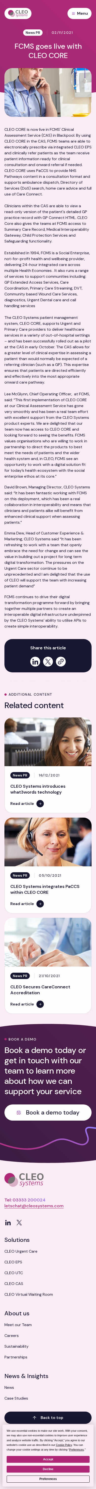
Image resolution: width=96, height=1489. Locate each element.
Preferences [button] (76, 1449)
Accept (48, 1459)
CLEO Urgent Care (20, 1251)
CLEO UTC (13, 1272)
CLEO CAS (13, 1283)
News (9, 1387)
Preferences (48, 1479)
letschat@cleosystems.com (34, 1206)
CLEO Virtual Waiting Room (28, 1294)
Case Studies (16, 1398)
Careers (11, 1335)
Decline (48, 1469)
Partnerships (15, 1357)
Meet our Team (18, 1324)
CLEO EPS (13, 1262)
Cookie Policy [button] (64, 1444)
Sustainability (16, 1346)
